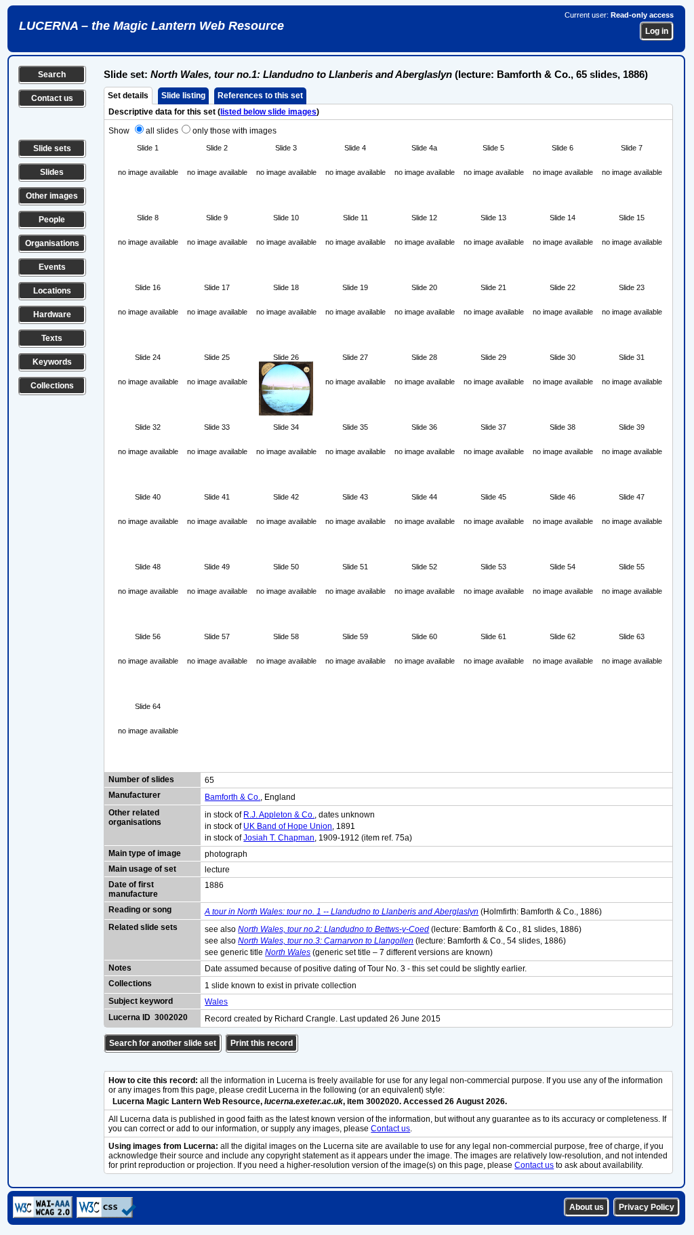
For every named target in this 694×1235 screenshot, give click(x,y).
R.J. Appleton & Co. (278, 814)
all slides (162, 131)
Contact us (52, 98)
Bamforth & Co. (232, 797)
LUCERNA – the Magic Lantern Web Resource (151, 26)
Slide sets (52, 148)
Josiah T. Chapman (278, 838)
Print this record (261, 1043)
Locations (52, 291)
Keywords (52, 362)
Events (52, 267)
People (52, 219)
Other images (52, 196)
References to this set (260, 95)
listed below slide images (268, 112)
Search (52, 74)
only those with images (234, 131)
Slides (52, 172)
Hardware (52, 314)
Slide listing (183, 95)
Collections (52, 385)
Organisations (52, 243)
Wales (216, 1002)
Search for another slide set (162, 1043)
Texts (51, 338)
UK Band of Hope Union (287, 826)
